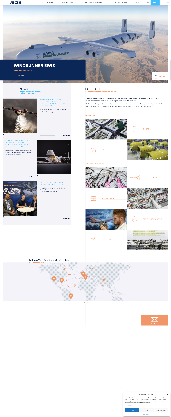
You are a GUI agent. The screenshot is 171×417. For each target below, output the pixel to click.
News (155, 2)
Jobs (147, 2)
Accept (132, 410)
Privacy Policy (146, 414)
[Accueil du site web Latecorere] (15, 2)
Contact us (163, 2)
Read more (20, 76)
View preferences (161, 410)
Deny (146, 410)
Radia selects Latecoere (23, 70)
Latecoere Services (120, 2)
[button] (167, 394)
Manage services (130, 405)
